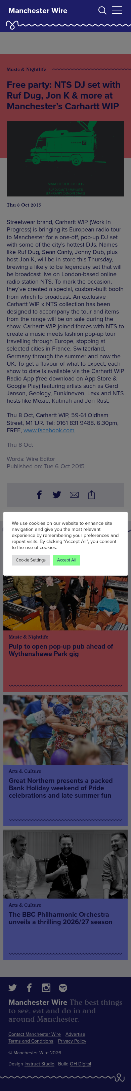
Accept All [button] (66, 560)
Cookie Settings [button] (31, 560)
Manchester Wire (38, 10)
